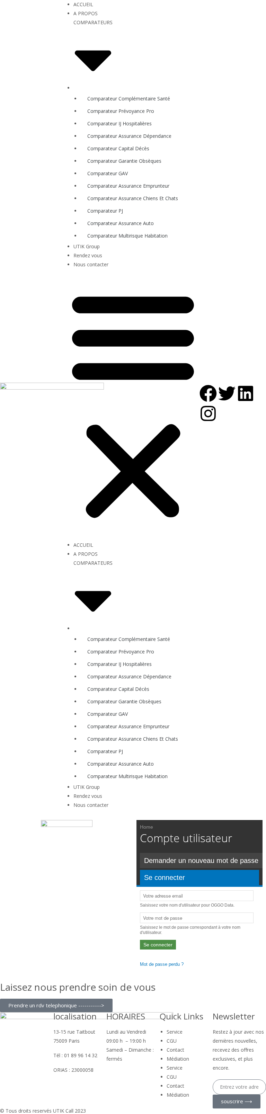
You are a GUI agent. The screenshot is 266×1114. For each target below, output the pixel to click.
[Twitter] (227, 393)
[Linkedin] (245, 393)
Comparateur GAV (107, 173)
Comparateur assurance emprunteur (128, 185)
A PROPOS (85, 13)
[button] (133, 405)
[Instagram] (208, 413)
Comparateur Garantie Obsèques (124, 161)
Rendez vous (87, 255)
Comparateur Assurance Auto (120, 223)
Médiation (178, 1058)
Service (175, 1031)
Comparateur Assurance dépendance (129, 136)
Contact (175, 1049)
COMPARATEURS (93, 22)
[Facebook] (208, 393)
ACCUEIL (83, 4)
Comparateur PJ (105, 210)
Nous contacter (90, 264)
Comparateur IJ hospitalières (119, 123)
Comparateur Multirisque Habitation (127, 235)
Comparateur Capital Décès (118, 148)
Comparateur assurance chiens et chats (132, 198)
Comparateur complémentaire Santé (128, 98)
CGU (172, 1040)
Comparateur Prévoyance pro (120, 111)
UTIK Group (86, 246)
